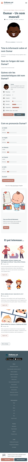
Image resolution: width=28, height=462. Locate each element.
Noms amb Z (14, 384)
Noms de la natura (14, 387)
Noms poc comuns (14, 392)
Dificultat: (4, 132)
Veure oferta (7, 459)
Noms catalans (14, 371)
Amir (14, 110)
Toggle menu (27, 3)
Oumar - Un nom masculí (20, 10)
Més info (6, 227)
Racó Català (14, 429)
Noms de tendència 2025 (14, 382)
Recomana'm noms (8, 114)
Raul (14, 403)
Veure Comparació (21, 459)
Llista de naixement (14, 395)
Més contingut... (5, 344)
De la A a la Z (14, 418)
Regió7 (14, 431)
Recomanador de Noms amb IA (14, 369)
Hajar (16, 110)
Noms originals (14, 377)
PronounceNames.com (8, 180)
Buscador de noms (14, 366)
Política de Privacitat (14, 442)
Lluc (14, 410)
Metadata (14, 426)
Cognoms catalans (14, 374)
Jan (14, 413)
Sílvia (14, 408)
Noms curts (14, 379)
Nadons (12, 10)
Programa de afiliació (14, 444)
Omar (11, 110)
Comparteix (19, 114)
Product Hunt (14, 434)
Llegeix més (4, 275)
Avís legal (14, 447)
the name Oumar (14, 185)
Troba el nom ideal (7, 10)
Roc (14, 416)
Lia (14, 405)
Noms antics (14, 390)
